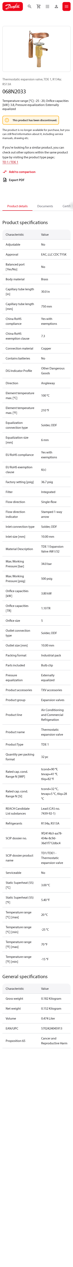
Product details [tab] (17, 206)
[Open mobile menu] (66, 6)
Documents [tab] (45, 206)
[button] (47, 6)
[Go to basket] (38, 6)
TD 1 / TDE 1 (10, 162)
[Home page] (12, 6)
